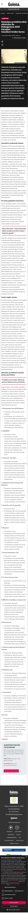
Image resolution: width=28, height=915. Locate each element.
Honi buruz (9, 831)
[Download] (2, 45)
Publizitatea (11, 834)
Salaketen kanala (9, 840)
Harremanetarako (12, 837)
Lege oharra (18, 831)
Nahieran (13, 9)
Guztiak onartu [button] (14, 902)
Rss (20, 837)
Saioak (3, 13)
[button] (14, 910)
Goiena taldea (20, 840)
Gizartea (4, 739)
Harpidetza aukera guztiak (11, 771)
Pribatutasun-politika (15, 884)
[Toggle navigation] (2, 4)
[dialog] (14, 883)
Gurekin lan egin (14, 843)
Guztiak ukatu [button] (14, 906)
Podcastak (10, 13)
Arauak (18, 834)
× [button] (26, 857)
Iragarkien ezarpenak (14, 881)
